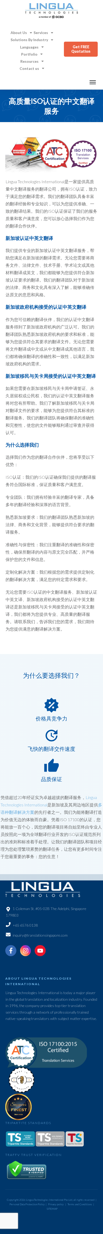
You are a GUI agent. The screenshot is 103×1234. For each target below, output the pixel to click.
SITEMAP (52, 1208)
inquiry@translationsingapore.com (40, 935)
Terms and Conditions (80, 1204)
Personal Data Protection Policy (27, 1204)
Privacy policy (56, 1204)
